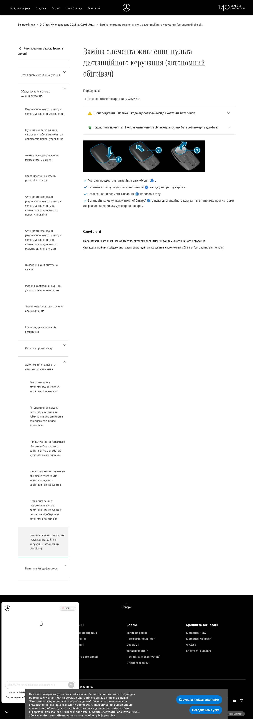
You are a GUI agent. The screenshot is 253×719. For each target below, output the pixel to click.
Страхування (75, 644)
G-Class (191, 644)
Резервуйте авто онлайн (83, 656)
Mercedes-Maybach (198, 638)
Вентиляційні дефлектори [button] (41, 568)
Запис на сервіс (136, 632)
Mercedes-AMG (196, 632)
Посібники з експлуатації (143, 656)
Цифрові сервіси (137, 663)
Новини (72, 650)
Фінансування (76, 638)
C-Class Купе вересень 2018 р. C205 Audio (67, 24)
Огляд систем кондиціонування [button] (40, 75)
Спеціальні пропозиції (82, 632)
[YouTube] (234, 700)
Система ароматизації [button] (39, 348)
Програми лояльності (140, 638)
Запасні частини (137, 650)
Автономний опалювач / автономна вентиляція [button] (40, 367)
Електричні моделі (198, 650)
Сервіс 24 (132, 644)
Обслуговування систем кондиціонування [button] (35, 94)
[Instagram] (241, 700)
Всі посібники (26, 24)
